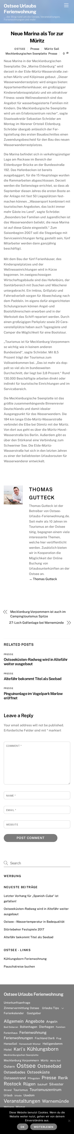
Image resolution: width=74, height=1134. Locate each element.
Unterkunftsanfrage (17, 1002)
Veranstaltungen (22, 1100)
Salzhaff (42, 1084)
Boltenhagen (28, 1026)
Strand (8, 1090)
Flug (58, 1038)
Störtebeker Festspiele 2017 (24, 929)
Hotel (8, 1049)
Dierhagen (46, 1027)
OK (23, 1126)
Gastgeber (34, 1013)
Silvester (56, 1084)
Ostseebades (14, 1072)
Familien (60, 1027)
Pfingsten (34, 1078)
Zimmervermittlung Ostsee (21, 1008)
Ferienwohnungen (18, 1038)
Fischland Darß (44, 1038)
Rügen (29, 1083)
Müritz (44, 1060)
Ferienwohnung (33, 1032)
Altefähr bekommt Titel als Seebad (33, 679)
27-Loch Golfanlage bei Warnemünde (36, 623)
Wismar (20, 1106)
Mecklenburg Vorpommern (21, 1060)
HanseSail (10, 1043)
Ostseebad (49, 1066)
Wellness (9, 1106)
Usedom (29, 1095)
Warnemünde (55, 1101)
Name (11, 795)
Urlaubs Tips (50, 1008)
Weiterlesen (43, 1126)
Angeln (51, 1021)
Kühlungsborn (42, 1049)
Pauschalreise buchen (19, 966)
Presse (34, 48)
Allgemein (13, 1021)
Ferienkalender (14, 1013)
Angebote (34, 1021)
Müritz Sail (51, 48)
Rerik (63, 1077)
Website (12, 824)
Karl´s (19, 1049)
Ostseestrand (15, 1078)
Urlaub (8, 1095)
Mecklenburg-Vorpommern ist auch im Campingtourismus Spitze (38, 614)
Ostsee (19, 48)
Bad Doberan (11, 1027)
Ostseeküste (38, 1072)
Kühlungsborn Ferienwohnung (25, 958)
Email (11, 810)
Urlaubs (18, 1095)
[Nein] (69, 1121)
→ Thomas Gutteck (43, 579)
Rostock (12, 1083)
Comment (14, 745)
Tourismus (20, 1090)
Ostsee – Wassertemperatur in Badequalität (34, 921)
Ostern (9, 1067)
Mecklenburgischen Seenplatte (26, 53)
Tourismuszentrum (45, 1089)
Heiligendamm (53, 1043)
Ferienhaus (11, 1032)
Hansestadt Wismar (30, 1044)
